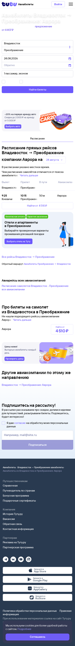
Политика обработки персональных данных (30, 610)
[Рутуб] (28, 558)
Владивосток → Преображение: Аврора (26, 384)
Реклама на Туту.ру (14, 542)
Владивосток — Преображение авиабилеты (40, 467)
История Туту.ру (13, 514)
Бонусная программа (16, 495)
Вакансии (9, 519)
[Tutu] (9, 4)
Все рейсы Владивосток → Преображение (28, 256)
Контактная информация (18, 529)
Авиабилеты (9, 467)
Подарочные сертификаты (19, 500)
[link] (13, 126)
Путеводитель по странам (19, 490)
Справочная (10, 485)
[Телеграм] (5, 558)
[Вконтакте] (13, 558)
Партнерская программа (18, 547)
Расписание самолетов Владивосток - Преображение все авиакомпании (35, 287)
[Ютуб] (21, 558)
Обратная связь (12, 524)
